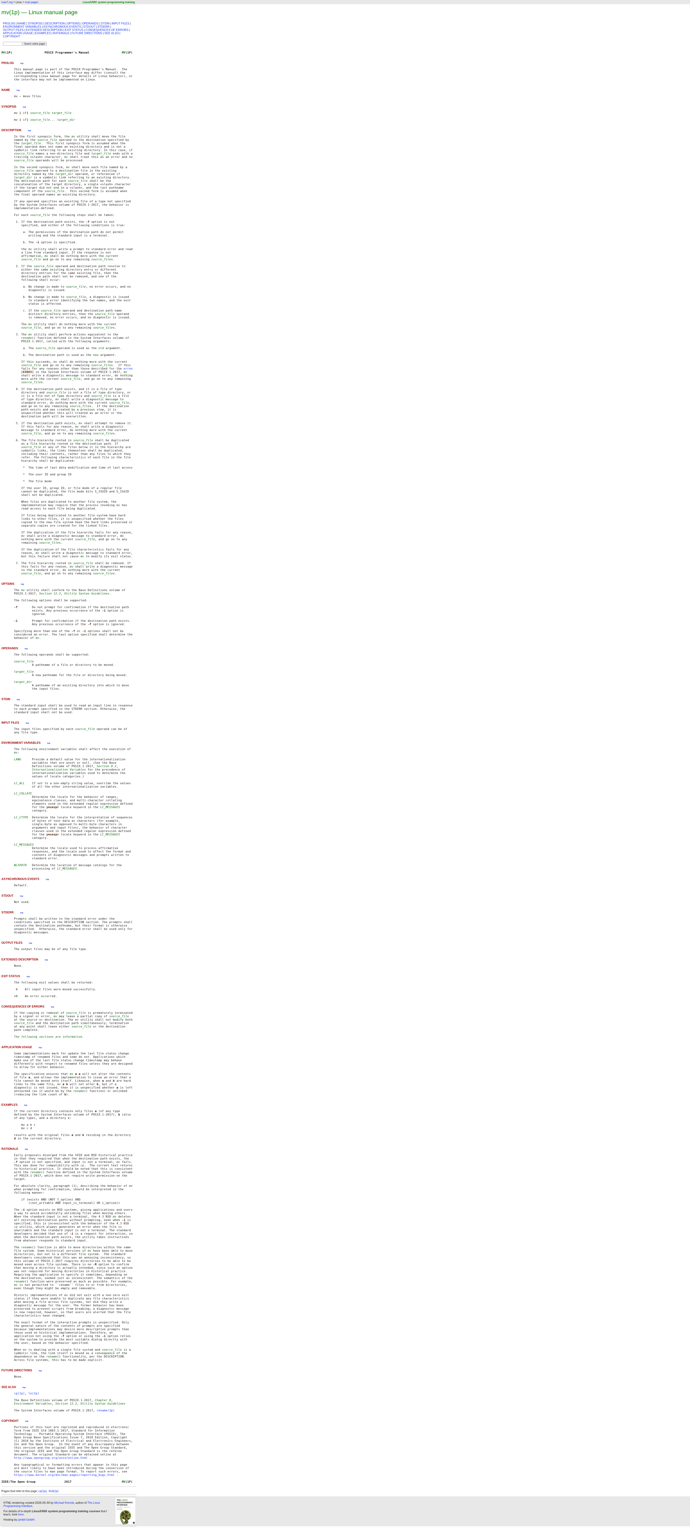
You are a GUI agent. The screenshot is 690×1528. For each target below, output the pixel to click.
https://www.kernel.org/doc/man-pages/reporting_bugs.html (64, 1475)
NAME (21, 23)
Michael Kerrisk (64, 1502)
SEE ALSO (111, 33)
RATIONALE (61, 33)
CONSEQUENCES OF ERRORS (107, 29)
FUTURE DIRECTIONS (87, 33)
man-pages (31, 2)
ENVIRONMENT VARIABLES (22, 26)
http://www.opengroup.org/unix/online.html (51, 1458)
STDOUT (89, 26)
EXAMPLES (43, 33)
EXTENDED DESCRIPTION (44, 29)
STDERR (103, 26)
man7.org (7, 2)
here (21, 1514)
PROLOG (9, 23)
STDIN (105, 23)
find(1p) (53, 1491)
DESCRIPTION (55, 23)
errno (128, 368)
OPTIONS (73, 23)
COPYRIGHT (11, 36)
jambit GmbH (26, 1519)
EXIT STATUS (74, 29)
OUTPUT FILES (13, 29)
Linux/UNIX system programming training (109, 2)
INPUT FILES (120, 23)
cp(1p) (19, 1393)
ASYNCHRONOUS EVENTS (62, 26)
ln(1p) (33, 1393)
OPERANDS (90, 23)
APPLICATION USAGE (18, 33)
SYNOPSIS (35, 23)
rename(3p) (106, 1410)
